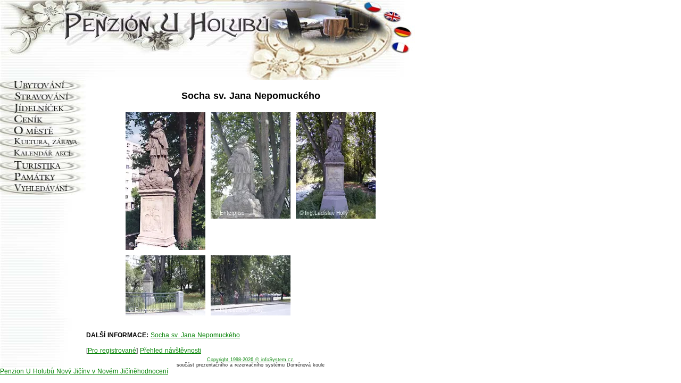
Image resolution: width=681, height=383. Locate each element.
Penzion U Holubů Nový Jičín (43, 371)
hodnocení (152, 371)
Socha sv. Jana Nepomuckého (195, 335)
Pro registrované (112, 350)
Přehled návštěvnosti (170, 350)
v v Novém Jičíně (112, 371)
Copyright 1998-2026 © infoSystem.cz (250, 359)
